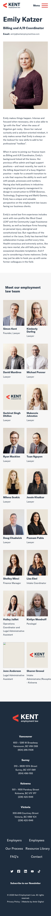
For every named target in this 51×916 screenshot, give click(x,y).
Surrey (25, 760)
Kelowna (25, 783)
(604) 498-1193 (25, 773)
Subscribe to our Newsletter (25, 883)
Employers (14, 840)
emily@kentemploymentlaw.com (25, 34)
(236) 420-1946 (25, 796)
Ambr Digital (38, 901)
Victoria (25, 807)
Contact (36, 857)
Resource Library (37, 848)
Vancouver (25, 736)
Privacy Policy (13, 901)
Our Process (14, 848)
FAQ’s (14, 857)
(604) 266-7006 (25, 749)
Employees (36, 840)
